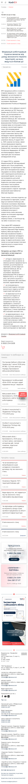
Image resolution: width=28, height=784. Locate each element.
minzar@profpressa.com (9, 677)
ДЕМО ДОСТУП (23, 394)
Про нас (4, 700)
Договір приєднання (8, 770)
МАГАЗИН (14, 559)
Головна (3, 7)
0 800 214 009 (14, 578)
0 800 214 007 (5, 707)
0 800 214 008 (5, 712)
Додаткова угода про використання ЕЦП (13, 778)
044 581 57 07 (14, 580)
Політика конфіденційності (9, 781)
